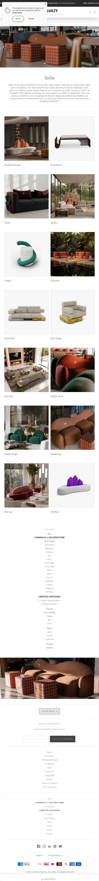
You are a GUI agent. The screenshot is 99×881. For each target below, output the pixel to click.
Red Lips (8, 512)
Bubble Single (11, 454)
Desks (49, 573)
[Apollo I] (73, 196)
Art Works (49, 592)
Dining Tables (49, 566)
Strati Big (8, 396)
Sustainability (50, 775)
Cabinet (49, 570)
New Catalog (49, 612)
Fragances (49, 588)
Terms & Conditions (49, 783)
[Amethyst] (73, 485)
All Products (49, 541)
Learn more (17, 13)
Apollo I (54, 222)
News (49, 616)
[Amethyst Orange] (26, 138)
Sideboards (49, 548)
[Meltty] (26, 196)
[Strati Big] (26, 370)
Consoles (49, 552)
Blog (49, 619)
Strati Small (9, 338)
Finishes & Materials (49, 759)
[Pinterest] (54, 846)
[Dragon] (26, 254)
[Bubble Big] (73, 428)
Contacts (49, 779)
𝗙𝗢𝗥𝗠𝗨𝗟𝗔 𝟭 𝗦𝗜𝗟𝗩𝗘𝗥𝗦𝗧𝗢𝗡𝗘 (49, 537)
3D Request (49, 763)
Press (50, 623)
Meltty (7, 222)
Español (39, 855)
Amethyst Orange (12, 165)
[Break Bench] (73, 138)
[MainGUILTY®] (49, 12)
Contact (49, 647)
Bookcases (49, 581)
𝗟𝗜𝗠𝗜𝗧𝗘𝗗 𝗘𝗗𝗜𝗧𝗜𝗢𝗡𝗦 (49, 596)
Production (50, 639)
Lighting (49, 584)
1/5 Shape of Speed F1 (49, 604)
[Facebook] (38, 846)
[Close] (45, 4)
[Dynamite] (73, 254)
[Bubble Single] (26, 428)
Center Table (49, 563)
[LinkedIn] (49, 846)
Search (49, 752)
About (49, 628)
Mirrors (49, 577)
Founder (49, 635)
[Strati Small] (26, 312)
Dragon (7, 280)
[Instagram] (44, 846)
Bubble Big (56, 454)
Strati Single (56, 338)
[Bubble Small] (73, 370)
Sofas (50, 555)
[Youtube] (60, 846)
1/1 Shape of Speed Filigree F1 (49, 600)
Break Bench (56, 165)
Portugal (54, 855)
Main (49, 533)
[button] (49, 711)
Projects (49, 608)
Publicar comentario (62, 739)
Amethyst (55, 512)
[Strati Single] (73, 312)
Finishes (49, 644)
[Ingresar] (90, 12)
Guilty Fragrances (50, 787)
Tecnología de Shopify (65, 872)
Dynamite (55, 280)
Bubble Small (57, 396)
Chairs (49, 559)
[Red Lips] (26, 485)
